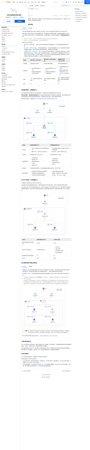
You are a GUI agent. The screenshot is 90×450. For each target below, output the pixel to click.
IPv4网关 (29, 273)
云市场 (32, 2)
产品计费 (31, 5)
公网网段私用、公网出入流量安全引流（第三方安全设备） (45, 335)
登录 (87, 2)
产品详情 (61, 15)
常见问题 (37, 5)
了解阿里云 (43, 2)
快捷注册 (8, 21)
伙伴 (36, 2)
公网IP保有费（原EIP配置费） (33, 362)
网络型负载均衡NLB (52, 98)
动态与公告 (42, 5)
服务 (39, 2)
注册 (82, 2)
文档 (73, 2)
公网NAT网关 (29, 187)
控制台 (79, 2)
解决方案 (21, 2)
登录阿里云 (20, 21)
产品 (17, 2)
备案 (76, 2)
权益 (25, 2)
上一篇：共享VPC (26, 371)
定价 (28, 2)
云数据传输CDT (39, 364)
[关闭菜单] (2, 2)
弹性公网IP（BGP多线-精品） (30, 48)
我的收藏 (68, 15)
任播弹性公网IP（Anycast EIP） (31, 51)
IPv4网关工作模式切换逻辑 (62, 332)
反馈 (48, 377)
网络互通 (32, 8)
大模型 (13, 2)
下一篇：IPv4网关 (65, 371)
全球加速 (30, 348)
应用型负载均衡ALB (42, 98)
